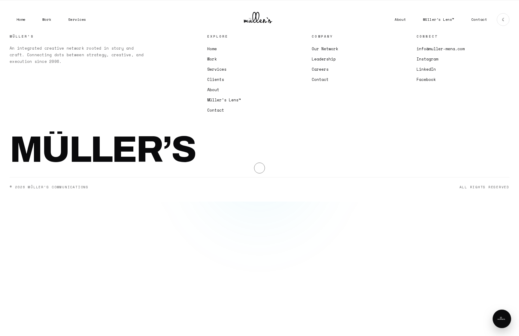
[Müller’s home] (259, 19)
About (213, 90)
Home (212, 49)
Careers (320, 69)
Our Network (325, 49)
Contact (215, 110)
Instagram (427, 59)
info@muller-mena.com (441, 49)
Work (212, 59)
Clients (215, 79)
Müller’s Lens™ (224, 100)
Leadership (324, 59)
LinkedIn (426, 69)
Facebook (426, 79)
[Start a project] (502, 319)
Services (216, 69)
